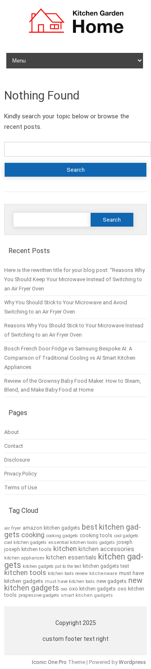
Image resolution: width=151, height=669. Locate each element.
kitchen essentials (71, 557)
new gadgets (111, 581)
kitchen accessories (106, 549)
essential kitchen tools (73, 542)
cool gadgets (126, 535)
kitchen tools (25, 572)
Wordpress (132, 662)
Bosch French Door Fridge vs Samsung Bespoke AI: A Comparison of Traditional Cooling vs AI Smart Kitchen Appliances (69, 357)
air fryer (12, 528)
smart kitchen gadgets (87, 595)
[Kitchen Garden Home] (75, 34)
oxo (64, 589)
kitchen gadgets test (106, 566)
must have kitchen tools (70, 581)
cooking (32, 535)
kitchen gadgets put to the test (52, 566)
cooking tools (96, 535)
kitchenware (103, 573)
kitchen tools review (68, 573)
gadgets (107, 542)
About (11, 432)
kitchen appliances (24, 558)
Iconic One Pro (49, 662)
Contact (13, 446)
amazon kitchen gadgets (51, 528)
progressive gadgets (38, 595)
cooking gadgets (62, 535)
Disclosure (17, 460)
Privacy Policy (20, 473)
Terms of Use (20, 487)
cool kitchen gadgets (25, 542)
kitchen (65, 548)
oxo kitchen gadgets (92, 589)
